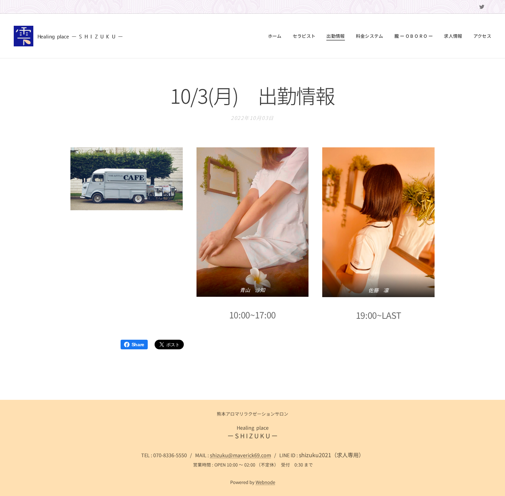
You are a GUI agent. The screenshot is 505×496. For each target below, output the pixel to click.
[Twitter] (482, 7)
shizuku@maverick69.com (240, 455)
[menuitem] (276, 36)
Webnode (265, 482)
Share (138, 344)
